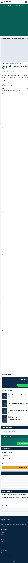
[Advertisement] (14, 21)
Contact (3, 543)
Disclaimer (3, 552)
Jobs (2, 534)
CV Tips (3, 539)
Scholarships (4, 537)
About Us (3, 541)
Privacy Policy (4, 550)
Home (3, 63)
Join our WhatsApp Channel (18, 5)
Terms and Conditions (6, 555)
